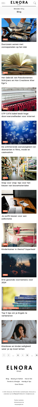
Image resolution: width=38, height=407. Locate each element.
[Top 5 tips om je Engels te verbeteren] (19, 299)
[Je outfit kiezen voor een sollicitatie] (19, 202)
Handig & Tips (13, 308)
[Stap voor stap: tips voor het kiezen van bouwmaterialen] (19, 168)
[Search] (34, 3)
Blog (5, 39)
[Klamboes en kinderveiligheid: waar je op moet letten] (19, 332)
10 (27, 355)
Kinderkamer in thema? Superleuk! (18, 249)
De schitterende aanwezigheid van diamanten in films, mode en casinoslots (19, 150)
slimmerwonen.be (19, 402)
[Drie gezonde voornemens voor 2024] (19, 265)
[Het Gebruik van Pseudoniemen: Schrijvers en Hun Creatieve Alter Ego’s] (19, 63)
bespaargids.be (19, 404)
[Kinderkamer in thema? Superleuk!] (19, 235)
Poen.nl (16, 394)
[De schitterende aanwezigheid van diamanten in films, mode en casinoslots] (19, 132)
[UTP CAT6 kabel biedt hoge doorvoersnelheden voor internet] (19, 99)
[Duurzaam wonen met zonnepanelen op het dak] (19, 30)
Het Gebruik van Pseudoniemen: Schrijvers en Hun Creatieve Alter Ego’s (18, 80)
